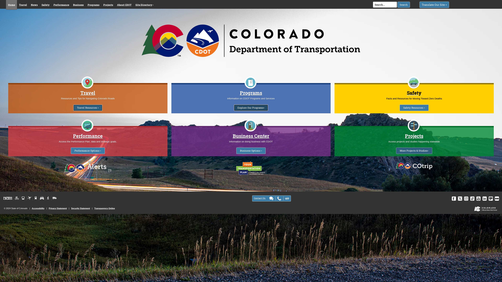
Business (78, 4)
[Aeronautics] (29, 198)
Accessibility (38, 208)
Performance (61, 4)
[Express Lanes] (8, 198)
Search (404, 4)
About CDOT (124, 4)
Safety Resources (413, 107)
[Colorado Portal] (486, 208)
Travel (23, 4)
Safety (46, 4)
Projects (108, 4)
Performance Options (87, 150)
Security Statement (80, 208)
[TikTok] (472, 198)
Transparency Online (104, 208)
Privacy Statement (58, 208)
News (34, 4)
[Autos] (42, 198)
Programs (93, 4)
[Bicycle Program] (17, 198)
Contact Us (260, 198)
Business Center (251, 136)
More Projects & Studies (413, 150)
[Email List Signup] (491, 198)
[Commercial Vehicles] (54, 198)
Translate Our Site (434, 4)
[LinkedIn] (484, 198)
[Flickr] (497, 198)
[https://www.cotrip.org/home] (414, 165)
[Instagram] (466, 198)
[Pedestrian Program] (48, 198)
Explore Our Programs (250, 107)
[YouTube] (478, 198)
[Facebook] (454, 198)
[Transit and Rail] (23, 198)
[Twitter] (460, 198)
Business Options (250, 150)
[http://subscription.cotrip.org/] (88, 167)
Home (11, 4)
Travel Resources (87, 107)
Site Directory (143, 4)
